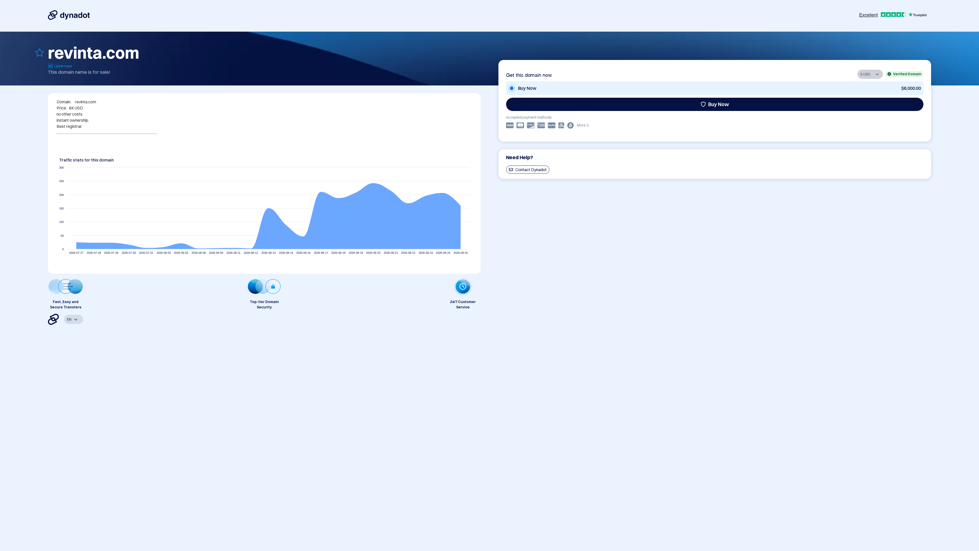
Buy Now (718, 104)
